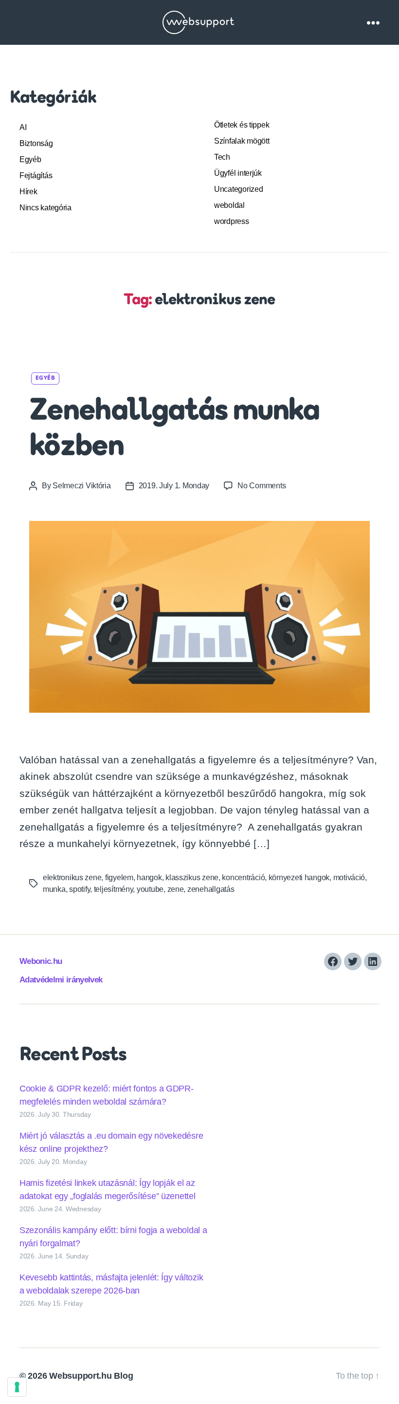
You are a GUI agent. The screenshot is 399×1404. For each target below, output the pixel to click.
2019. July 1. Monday (174, 485)
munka (54, 889)
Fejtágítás (35, 175)
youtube (150, 889)
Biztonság (36, 143)
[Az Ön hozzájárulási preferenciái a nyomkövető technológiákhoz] (17, 1387)
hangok (149, 877)
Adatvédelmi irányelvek (60, 979)
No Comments (261, 485)
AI (22, 127)
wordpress (231, 221)
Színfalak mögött (242, 141)
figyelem (119, 877)
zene (175, 889)
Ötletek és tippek (241, 125)
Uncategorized (238, 189)
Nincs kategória (45, 207)
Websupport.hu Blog (91, 1376)
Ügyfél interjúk (238, 173)
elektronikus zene (72, 877)
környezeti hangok (299, 877)
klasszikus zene (191, 877)
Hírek (28, 191)
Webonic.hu (40, 961)
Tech (222, 157)
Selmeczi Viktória (81, 485)
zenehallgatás (211, 889)
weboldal (229, 205)
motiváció (349, 877)
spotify (79, 889)
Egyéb (30, 159)
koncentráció (243, 877)
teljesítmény (113, 889)
